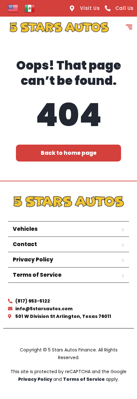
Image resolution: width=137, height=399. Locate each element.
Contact (25, 244)
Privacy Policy (33, 259)
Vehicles (25, 229)
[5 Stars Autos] (59, 27)
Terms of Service (37, 275)
